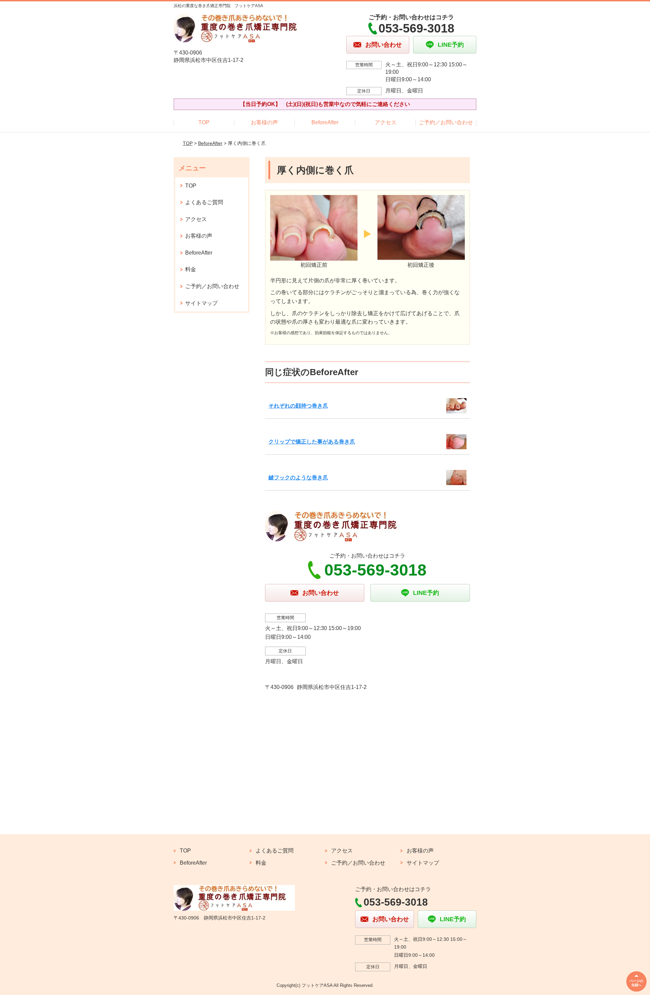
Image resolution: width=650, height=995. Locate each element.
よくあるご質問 (204, 202)
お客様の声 (264, 122)
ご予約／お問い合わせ (446, 122)
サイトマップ (201, 303)
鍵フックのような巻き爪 (298, 477)
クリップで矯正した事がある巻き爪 (311, 442)
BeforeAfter (325, 122)
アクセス (385, 122)
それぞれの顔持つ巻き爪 (298, 406)
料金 (190, 269)
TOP (204, 122)
